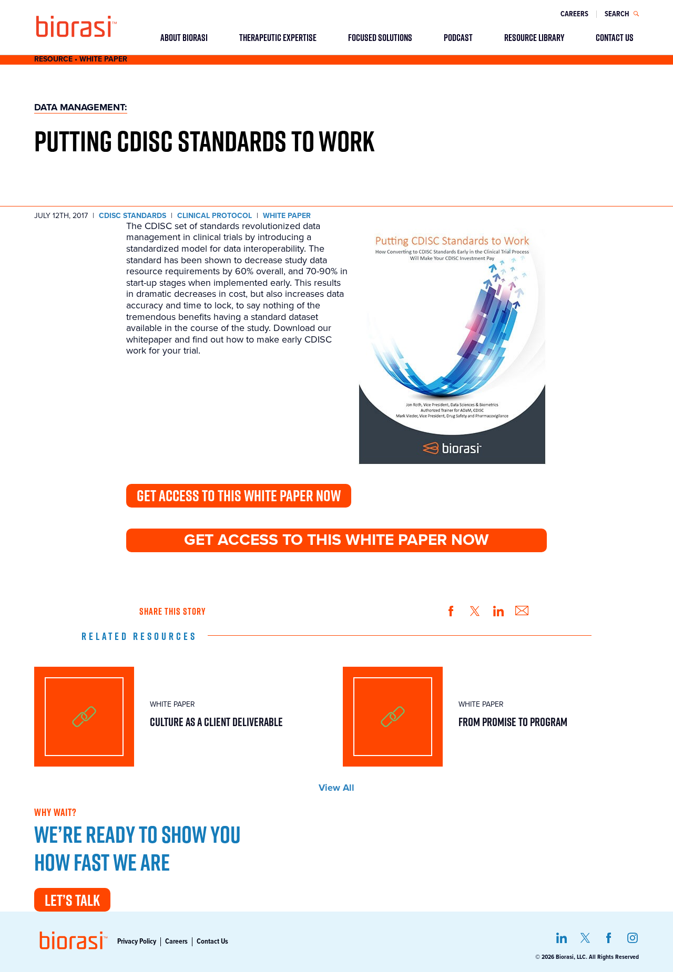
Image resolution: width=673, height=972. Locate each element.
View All (336, 787)
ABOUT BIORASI (184, 37)
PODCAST (458, 37)
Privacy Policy (136, 941)
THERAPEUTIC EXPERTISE (278, 37)
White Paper (287, 216)
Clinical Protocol (214, 216)
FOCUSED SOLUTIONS (380, 37)
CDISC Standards (132, 216)
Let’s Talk (72, 900)
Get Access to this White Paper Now (239, 495)
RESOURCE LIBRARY (534, 37)
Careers (574, 14)
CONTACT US (615, 37)
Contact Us (212, 941)
